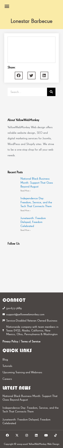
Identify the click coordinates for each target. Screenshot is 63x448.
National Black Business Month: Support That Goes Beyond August (36, 182)
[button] (7, 6)
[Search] (51, 92)
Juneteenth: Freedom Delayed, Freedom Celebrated (33, 222)
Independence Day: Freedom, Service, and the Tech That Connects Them (36, 202)
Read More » (25, 190)
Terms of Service (30, 341)
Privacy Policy (10, 341)
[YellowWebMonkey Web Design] (31, 6)
